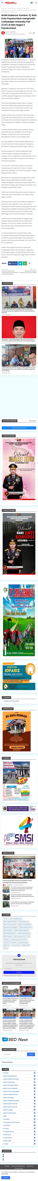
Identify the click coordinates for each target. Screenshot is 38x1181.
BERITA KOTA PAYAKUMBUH (10, 927)
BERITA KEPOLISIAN (23, 921)
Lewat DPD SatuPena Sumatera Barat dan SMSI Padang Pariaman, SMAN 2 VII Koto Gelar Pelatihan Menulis (18, 311)
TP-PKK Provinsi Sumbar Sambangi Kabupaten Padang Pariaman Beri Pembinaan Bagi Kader (22, 888)
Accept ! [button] (5, 1178)
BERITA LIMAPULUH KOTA (26, 927)
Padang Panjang (23, 942)
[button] (36, 2)
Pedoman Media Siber (18, 1166)
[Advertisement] (19, 397)
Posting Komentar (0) (19, 428)
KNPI (29, 936)
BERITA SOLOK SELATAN (24, 933)
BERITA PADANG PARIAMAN (21, 930)
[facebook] (3, 1154)
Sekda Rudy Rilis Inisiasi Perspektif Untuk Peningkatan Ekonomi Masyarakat (17, 882)
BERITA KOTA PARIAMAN (25, 924)
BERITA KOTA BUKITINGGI (10, 924)
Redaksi (7, 1166)
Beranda (3, 8)
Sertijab (6, 948)
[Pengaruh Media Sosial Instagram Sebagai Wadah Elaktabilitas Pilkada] (6, 897)
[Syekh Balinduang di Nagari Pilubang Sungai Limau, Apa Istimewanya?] (6, 904)
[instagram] (3, 1158)
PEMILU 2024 (7, 945)
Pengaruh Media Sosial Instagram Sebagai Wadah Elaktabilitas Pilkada (22, 895)
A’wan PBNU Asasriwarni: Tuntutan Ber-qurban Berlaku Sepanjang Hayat (11, 1001)
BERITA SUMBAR (8, 936)
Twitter (20, 263)
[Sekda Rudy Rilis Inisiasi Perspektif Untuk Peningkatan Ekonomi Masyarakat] (19, 867)
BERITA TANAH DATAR (19, 936)
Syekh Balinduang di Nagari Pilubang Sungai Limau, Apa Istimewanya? (22, 902)
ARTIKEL (6, 919)
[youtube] (3, 1156)
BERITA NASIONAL (8, 930)
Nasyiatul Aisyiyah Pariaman (19, 939)
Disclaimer (30, 1166)
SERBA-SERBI (25, 945)
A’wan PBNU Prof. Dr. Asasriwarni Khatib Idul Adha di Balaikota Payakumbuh (26, 1001)
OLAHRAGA (6, 942)
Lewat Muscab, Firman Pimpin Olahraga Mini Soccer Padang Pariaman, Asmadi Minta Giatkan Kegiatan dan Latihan (18, 369)
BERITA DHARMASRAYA (16, 919)
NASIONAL (6, 939)
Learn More (4, 1174)
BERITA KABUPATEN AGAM (10, 921)
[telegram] (3, 1160)
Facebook (14, 263)
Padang (14, 942)
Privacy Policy (19, 1168)
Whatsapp (25, 263)
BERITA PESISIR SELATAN (10, 933)
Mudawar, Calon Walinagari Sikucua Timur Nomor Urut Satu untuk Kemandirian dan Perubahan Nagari (18, 340)
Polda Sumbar (16, 945)
